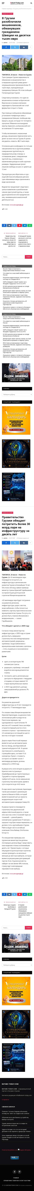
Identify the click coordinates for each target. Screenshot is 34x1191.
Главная (16, 1178)
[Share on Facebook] (6, 47)
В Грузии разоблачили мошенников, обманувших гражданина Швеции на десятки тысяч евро (25, 911)
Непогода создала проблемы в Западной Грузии (10, 907)
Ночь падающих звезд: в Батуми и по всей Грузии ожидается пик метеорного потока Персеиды (15, 1137)
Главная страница (7, 8)
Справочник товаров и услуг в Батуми (17, 1180)
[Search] (31, 3)
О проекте (5, 1099)
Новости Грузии (7, 14)
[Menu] (3, 3)
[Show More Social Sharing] (30, 47)
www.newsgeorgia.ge (16, 205)
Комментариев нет (23, 42)
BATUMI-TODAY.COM (12, 1185)
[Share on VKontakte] (24, 47)
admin (5, 42)
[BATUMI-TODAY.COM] (17, 3)
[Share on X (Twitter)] (15, 47)
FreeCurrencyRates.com (10, 1150)
